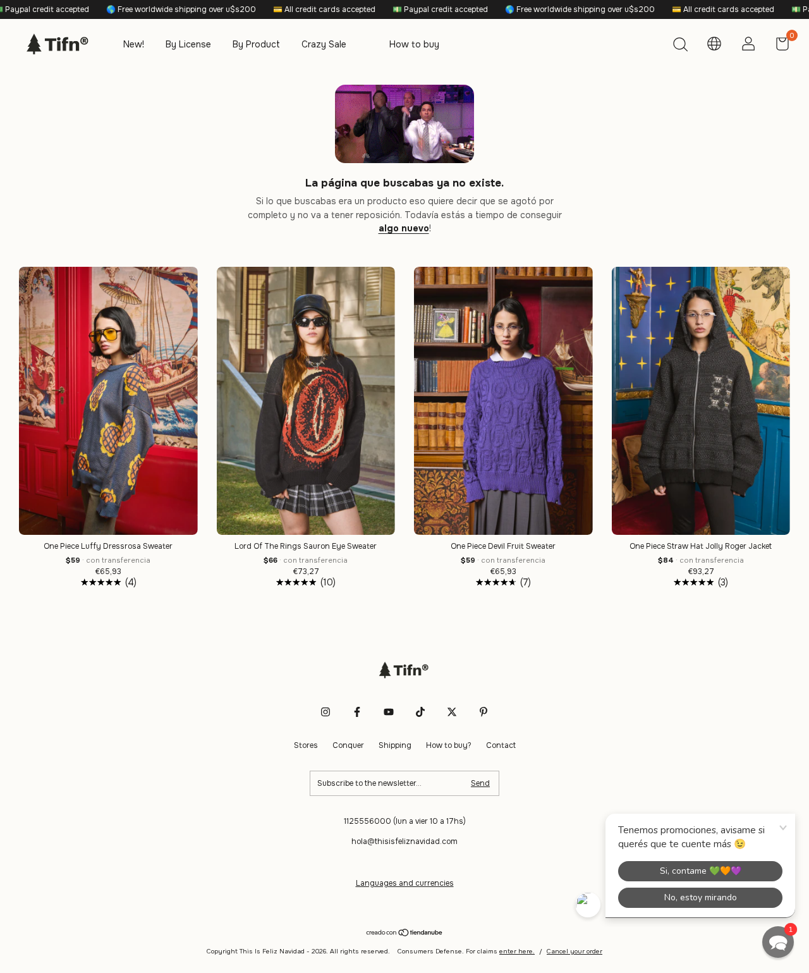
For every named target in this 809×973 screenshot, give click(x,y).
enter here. (517, 951)
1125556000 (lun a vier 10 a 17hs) (405, 821)
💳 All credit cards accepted (266, 9)
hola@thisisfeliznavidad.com (404, 841)
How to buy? (448, 745)
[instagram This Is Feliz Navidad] (325, 712)
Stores (306, 745)
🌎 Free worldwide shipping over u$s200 (123, 9)
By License (188, 44)
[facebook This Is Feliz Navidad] (357, 712)
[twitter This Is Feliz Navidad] (452, 712)
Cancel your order (574, 951)
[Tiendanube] (404, 933)
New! (133, 44)
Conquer (348, 745)
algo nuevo (404, 228)
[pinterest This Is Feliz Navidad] (483, 712)
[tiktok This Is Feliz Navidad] (420, 712)
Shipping (395, 745)
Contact (501, 745)
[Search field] (680, 46)
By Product (256, 44)
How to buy (414, 44)
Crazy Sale (323, 44)
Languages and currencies (405, 883)
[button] (778, 942)
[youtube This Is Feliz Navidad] (389, 712)
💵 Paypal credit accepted (382, 9)
